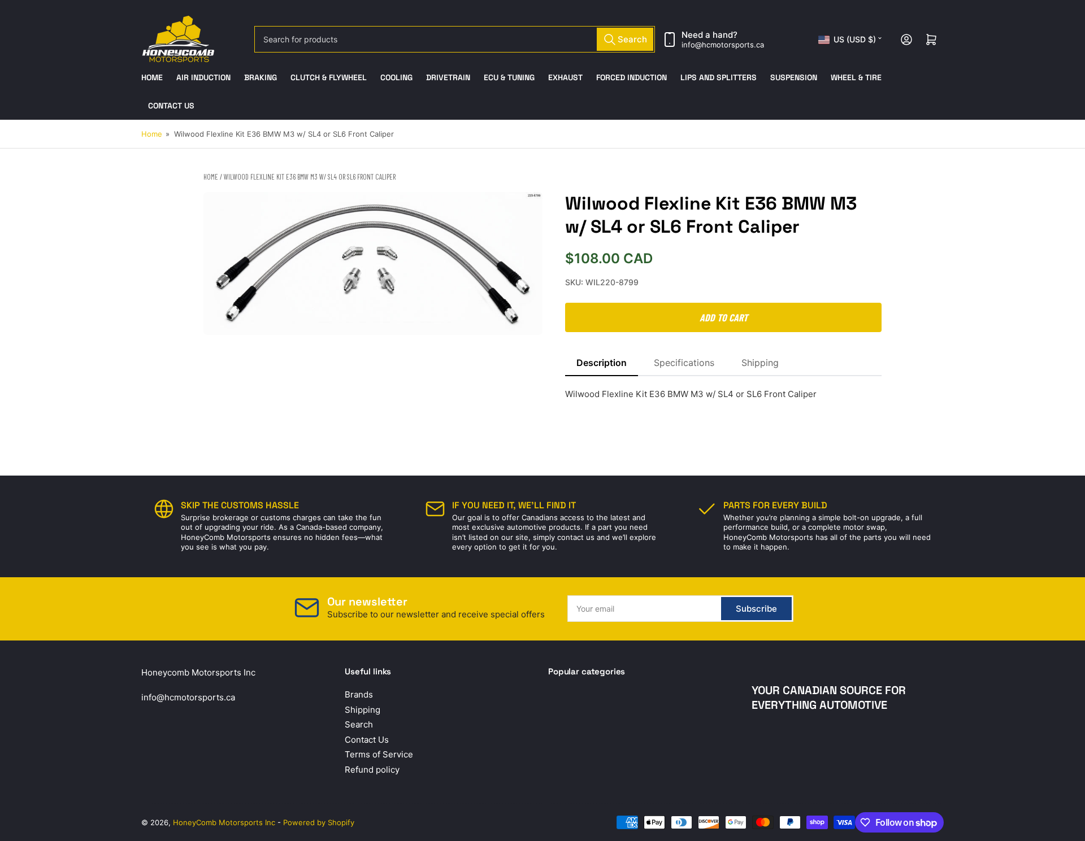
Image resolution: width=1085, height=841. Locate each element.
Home (152, 77)
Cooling (396, 77)
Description (601, 362)
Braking (260, 77)
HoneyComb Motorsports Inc (224, 822)
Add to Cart (724, 317)
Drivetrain (448, 77)
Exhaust (565, 77)
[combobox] (454, 39)
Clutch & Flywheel (328, 77)
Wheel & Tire (856, 77)
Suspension (793, 77)
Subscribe (756, 608)
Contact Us (171, 106)
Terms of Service (379, 754)
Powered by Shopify (318, 822)
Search (359, 724)
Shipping (760, 362)
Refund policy (372, 769)
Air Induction (203, 77)
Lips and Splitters (718, 77)
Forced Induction (631, 77)
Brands (359, 694)
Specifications (684, 362)
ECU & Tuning (509, 77)
